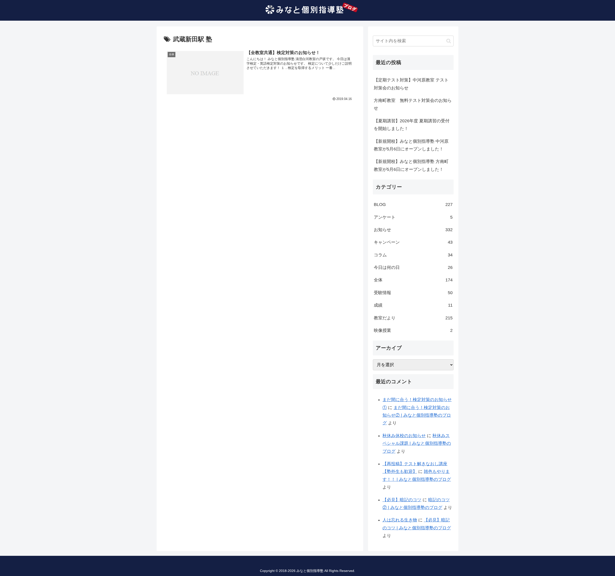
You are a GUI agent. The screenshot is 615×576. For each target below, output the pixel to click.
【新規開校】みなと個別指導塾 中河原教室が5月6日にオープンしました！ (411, 145)
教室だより (413, 318)
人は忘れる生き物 (399, 520)
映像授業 (413, 330)
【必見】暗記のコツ (401, 499)
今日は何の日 (413, 267)
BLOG (413, 204)
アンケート (413, 217)
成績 (413, 305)
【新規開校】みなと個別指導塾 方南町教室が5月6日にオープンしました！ (411, 165)
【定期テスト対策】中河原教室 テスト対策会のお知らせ (411, 84)
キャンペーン (413, 242)
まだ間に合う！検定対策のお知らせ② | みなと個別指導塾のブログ (416, 415)
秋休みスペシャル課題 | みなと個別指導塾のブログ (416, 443)
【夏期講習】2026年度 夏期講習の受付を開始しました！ (411, 124)
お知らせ (413, 229)
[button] (448, 41)
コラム (413, 255)
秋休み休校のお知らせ (404, 435)
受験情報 (413, 292)
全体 (413, 280)
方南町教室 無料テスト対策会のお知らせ (413, 104)
